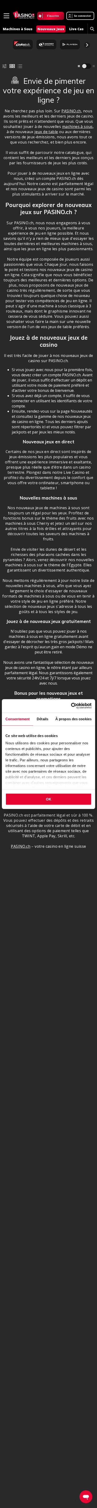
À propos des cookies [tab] (73, 719)
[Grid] (12, 66)
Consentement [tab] (17, 719)
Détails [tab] (42, 719)
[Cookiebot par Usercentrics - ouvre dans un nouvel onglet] (71, 706)
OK (48, 799)
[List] (19, 66)
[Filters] (4, 66)
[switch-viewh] (86, 66)
